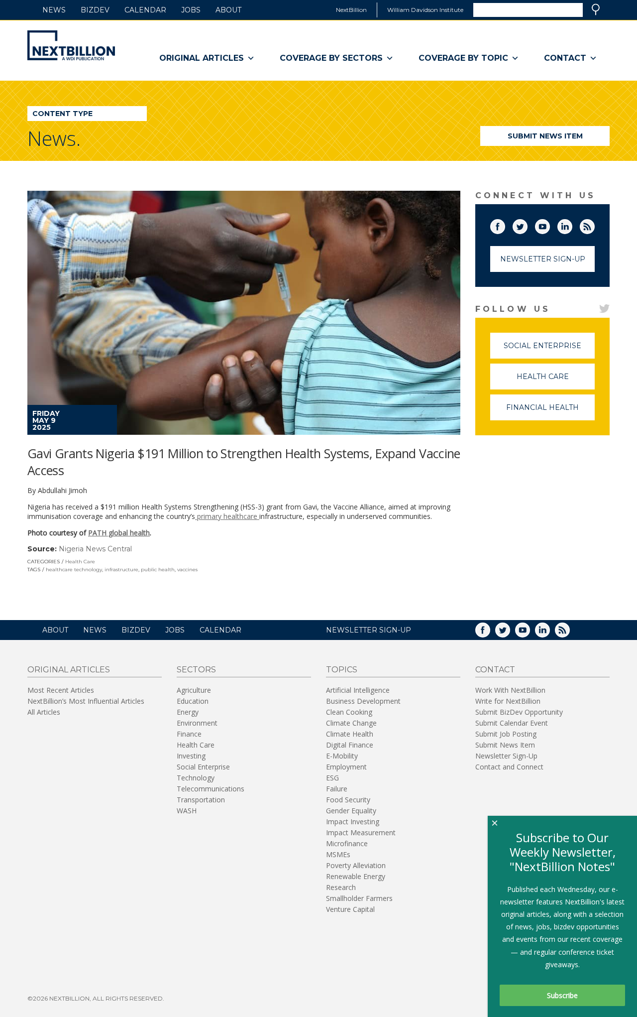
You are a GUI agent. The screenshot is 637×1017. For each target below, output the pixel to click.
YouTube (549, 224)
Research (341, 887)
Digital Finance (349, 745)
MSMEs (338, 854)
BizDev (95, 9)
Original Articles (201, 58)
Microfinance (347, 843)
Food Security (348, 799)
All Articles (43, 712)
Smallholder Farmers (359, 898)
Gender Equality (351, 810)
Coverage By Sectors (331, 58)
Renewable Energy (355, 876)
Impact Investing (352, 821)
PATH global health (119, 532)
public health (158, 569)
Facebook (504, 224)
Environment (197, 723)
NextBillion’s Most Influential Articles (85, 701)
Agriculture (194, 690)
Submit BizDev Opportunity (519, 712)
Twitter (527, 224)
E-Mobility (342, 756)
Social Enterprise (549, 350)
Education (193, 701)
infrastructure (121, 569)
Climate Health (349, 734)
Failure (336, 788)
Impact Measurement (361, 832)
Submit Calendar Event (511, 723)
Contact (565, 58)
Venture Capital (350, 909)
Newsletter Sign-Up (542, 258)
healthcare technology (74, 569)
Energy (188, 712)
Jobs (191, 9)
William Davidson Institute (425, 9)
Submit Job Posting (505, 734)
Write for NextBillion (507, 701)
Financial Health (550, 411)
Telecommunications (210, 788)
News (54, 9)
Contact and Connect (509, 766)
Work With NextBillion (510, 690)
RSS (594, 224)
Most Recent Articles (60, 690)
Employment (346, 766)
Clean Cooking (349, 712)
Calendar (145, 9)
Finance (189, 734)
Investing (191, 756)
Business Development (363, 701)
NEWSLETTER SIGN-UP (368, 630)
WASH (187, 810)
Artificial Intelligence (358, 690)
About (228, 9)
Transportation (201, 799)
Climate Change (351, 723)
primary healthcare (227, 516)
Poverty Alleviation (356, 865)
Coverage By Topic (463, 58)
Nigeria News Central (95, 548)
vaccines (187, 569)
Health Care (80, 561)
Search (596, 9)
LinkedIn (571, 224)
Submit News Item (545, 135)
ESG (332, 777)
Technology (195, 777)
